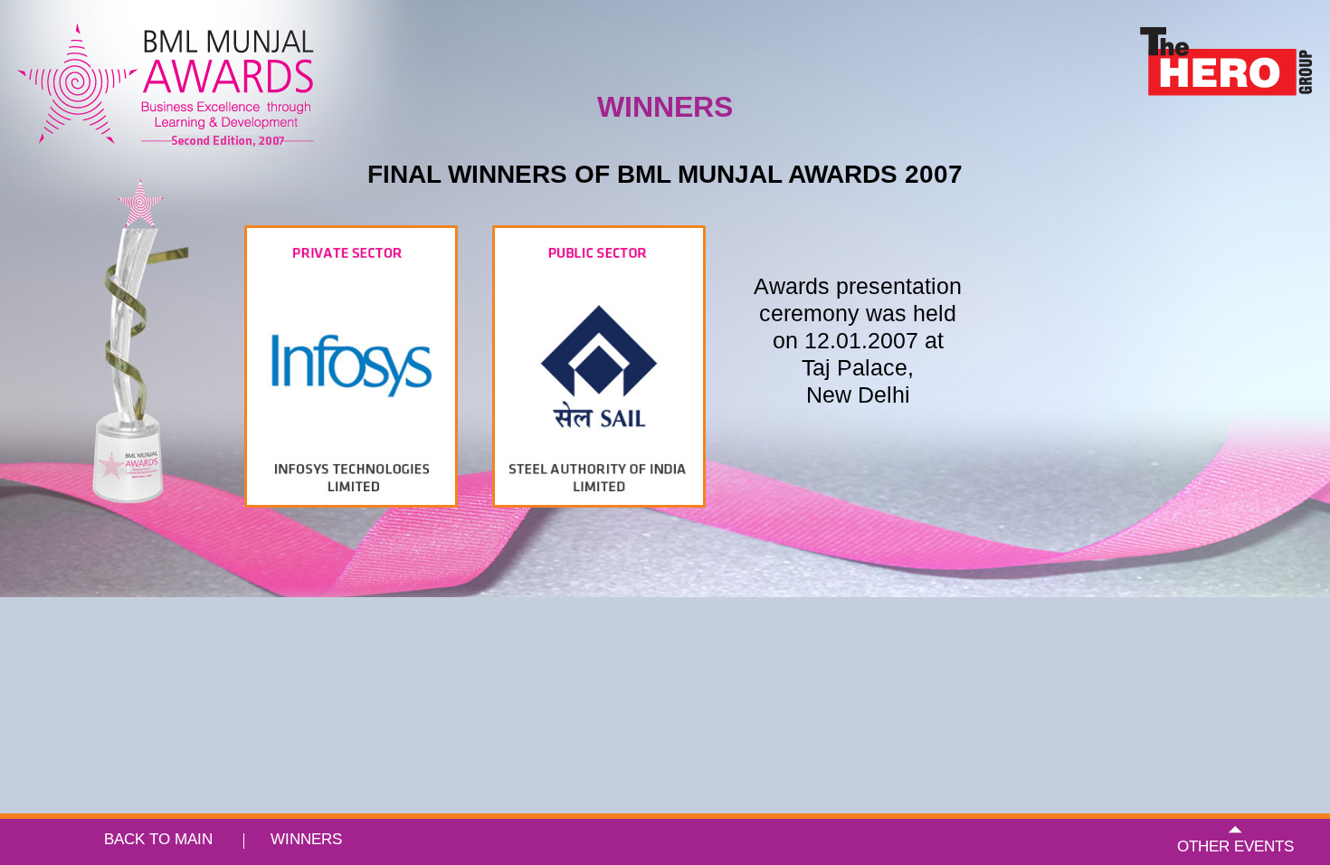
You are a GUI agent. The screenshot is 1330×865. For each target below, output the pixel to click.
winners (306, 839)
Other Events (1235, 846)
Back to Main (158, 839)
